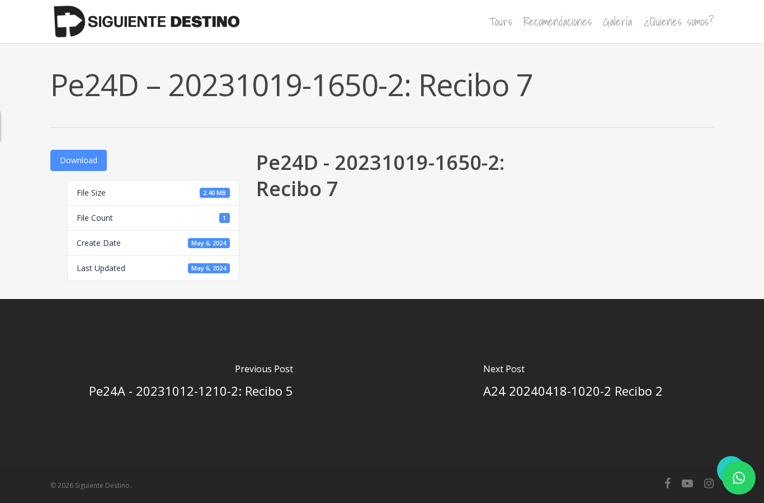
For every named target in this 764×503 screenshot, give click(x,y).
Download (78, 160)
